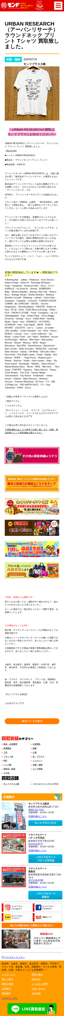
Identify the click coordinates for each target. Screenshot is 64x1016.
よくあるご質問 (40, 984)
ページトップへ (10, 998)
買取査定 (6, 993)
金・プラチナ (38, 756)
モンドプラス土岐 (11, 784)
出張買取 (37, 744)
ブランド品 (8, 756)
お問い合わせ (38, 988)
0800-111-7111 (36, 809)
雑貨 (35, 748)
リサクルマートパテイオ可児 (45, 784)
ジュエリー (38, 760)
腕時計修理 (7, 984)
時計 (5, 760)
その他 (6, 773)
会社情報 (36, 993)
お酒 (35, 752)
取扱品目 (36, 979)
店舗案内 (6, 988)
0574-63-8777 (35, 843)
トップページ (8, 974)
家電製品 (7, 748)
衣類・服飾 (38, 765)
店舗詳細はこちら (37, 816)
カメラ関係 (38, 769)
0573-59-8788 (35, 880)
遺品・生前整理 (10, 744)
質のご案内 (7, 979)
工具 (5, 752)
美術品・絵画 (9, 769)
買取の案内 (37, 974)
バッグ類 (7, 765)
